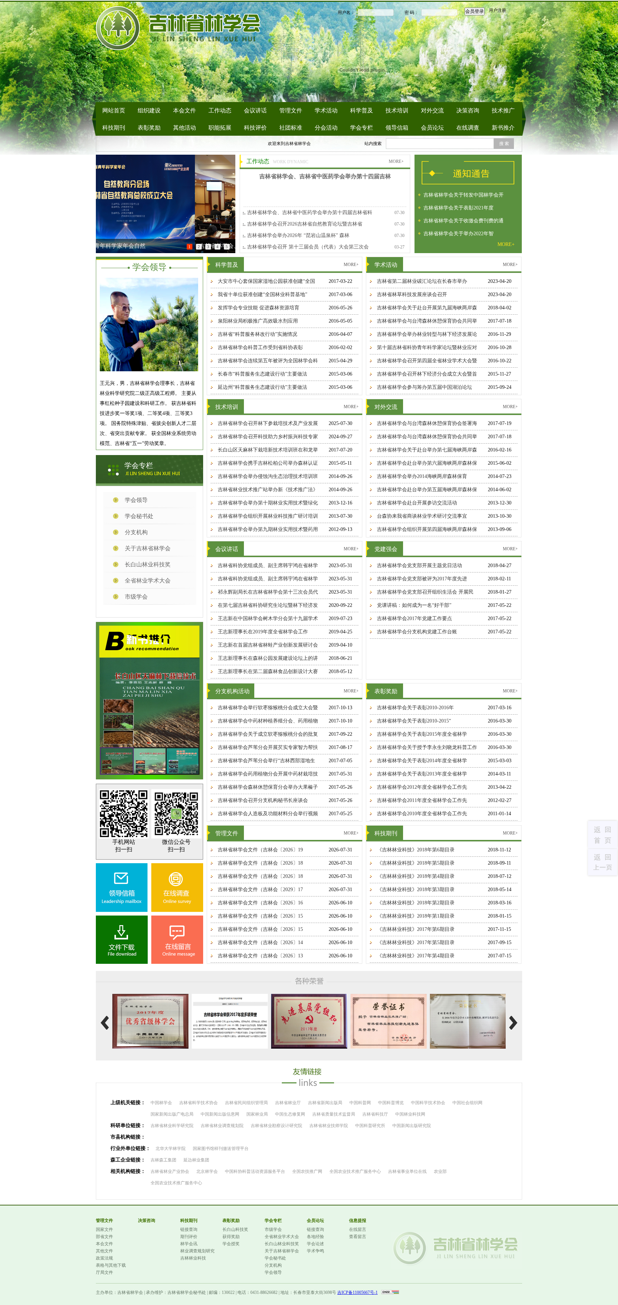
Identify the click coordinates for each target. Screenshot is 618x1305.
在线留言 (357, 1229)
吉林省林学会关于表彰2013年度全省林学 (422, 774)
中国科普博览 (391, 1102)
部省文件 (104, 1236)
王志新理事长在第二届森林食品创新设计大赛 (268, 671)
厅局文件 (104, 1272)
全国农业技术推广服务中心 (355, 1171)
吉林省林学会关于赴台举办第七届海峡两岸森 (427, 450)
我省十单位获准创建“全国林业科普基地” (262, 294)
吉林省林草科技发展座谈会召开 (412, 294)
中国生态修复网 (290, 1114)
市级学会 (136, 597)
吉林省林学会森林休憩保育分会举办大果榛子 (268, 787)
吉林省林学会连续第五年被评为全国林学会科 (268, 360)
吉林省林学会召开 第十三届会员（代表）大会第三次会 (308, 247)
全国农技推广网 (307, 1171)
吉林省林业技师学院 (328, 1125)
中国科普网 (360, 1102)
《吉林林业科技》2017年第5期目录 (416, 942)
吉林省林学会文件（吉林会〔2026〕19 (260, 849)
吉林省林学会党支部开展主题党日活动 (419, 565)
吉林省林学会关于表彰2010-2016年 (415, 707)
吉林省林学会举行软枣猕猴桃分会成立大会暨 (268, 707)
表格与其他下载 (111, 1265)
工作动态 (220, 110)
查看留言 (357, 1236)
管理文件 (290, 110)
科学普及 (361, 110)
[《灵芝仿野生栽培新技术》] (149, 761)
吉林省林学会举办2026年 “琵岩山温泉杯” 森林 (298, 235)
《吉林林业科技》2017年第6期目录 (416, 929)
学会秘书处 (139, 516)
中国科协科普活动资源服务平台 (255, 1171)
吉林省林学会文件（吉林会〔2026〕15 (260, 916)
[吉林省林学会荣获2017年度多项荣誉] (230, 997)
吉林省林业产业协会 (170, 1171)
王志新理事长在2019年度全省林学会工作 (263, 631)
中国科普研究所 (370, 1125)
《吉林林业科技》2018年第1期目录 (416, 916)
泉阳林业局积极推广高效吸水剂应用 (258, 321)
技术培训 (397, 110)
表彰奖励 (149, 128)
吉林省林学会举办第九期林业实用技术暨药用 (268, 529)
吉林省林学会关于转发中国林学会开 (463, 194)
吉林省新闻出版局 (325, 1102)
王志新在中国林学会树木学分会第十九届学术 (268, 618)
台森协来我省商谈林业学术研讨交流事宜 (422, 516)
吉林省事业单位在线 (407, 1171)
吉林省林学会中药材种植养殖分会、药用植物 (268, 721)
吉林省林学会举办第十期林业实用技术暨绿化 (268, 503)
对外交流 (432, 110)
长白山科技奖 (235, 1229)
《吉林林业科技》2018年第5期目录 (416, 863)
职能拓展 (220, 128)
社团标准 (290, 128)
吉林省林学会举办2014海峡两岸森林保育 (422, 476)
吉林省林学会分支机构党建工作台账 (417, 631)
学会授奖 (231, 1243)
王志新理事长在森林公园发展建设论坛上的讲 (268, 658)
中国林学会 (161, 1102)
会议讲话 (255, 110)
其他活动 (184, 128)
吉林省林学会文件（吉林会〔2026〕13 (260, 955)
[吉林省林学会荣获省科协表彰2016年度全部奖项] (468, 997)
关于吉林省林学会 (148, 548)
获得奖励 (231, 1236)
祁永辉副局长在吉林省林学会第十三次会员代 (268, 592)
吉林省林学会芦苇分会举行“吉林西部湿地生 (266, 760)
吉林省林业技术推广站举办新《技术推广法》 (268, 489)
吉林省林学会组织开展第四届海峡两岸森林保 (427, 529)
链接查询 (188, 1229)
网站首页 (113, 110)
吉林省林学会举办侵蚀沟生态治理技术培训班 (268, 476)
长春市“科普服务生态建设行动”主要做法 (262, 374)
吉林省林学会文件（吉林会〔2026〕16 (260, 902)
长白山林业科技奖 (148, 564)
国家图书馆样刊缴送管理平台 (221, 1148)
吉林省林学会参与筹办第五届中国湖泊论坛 (424, 387)
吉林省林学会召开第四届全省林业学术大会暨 (427, 360)
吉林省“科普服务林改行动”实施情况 (257, 334)
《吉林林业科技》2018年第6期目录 (416, 849)
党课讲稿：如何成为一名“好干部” (414, 605)
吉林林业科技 (193, 1258)
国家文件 (104, 1229)
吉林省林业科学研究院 (172, 1125)
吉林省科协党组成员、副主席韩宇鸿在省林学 (268, 565)
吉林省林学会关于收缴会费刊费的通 (463, 219)
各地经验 (315, 1236)
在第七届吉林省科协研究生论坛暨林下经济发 (268, 605)
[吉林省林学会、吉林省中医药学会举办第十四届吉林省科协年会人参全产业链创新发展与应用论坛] (165, 158)
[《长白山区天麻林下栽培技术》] (150, 702)
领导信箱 (397, 128)
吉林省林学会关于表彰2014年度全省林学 (422, 760)
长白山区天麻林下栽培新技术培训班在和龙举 (268, 450)
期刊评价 (188, 1236)
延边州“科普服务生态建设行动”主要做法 (262, 387)
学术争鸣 (315, 1250)
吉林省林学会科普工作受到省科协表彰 (260, 347)
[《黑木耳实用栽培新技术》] (182, 761)
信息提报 (357, 1220)
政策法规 (104, 1258)
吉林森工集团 (163, 1160)
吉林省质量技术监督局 (333, 1114)
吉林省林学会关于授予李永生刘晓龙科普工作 (427, 747)
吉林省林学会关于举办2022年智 (458, 232)
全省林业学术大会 (148, 580)
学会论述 (315, 1243)
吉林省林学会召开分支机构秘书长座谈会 (263, 800)
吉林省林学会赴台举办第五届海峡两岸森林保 (427, 489)
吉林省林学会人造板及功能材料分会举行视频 (268, 813)
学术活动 (326, 110)
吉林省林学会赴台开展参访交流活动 (417, 503)
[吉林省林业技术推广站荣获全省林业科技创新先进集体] (388, 997)
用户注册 (497, 10)
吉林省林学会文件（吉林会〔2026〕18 (260, 863)
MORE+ (396, 161)
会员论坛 (432, 128)
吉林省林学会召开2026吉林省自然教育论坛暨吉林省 (304, 224)
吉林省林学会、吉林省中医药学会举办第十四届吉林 (325, 176)
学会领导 (136, 500)
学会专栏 (361, 128)
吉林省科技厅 (375, 1114)
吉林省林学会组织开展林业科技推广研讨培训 (268, 516)
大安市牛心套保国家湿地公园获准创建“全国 (266, 281)
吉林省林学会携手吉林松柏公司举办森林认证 (268, 463)
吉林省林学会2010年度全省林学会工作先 (422, 813)
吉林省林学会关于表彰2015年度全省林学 (422, 734)
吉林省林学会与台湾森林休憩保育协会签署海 (427, 423)
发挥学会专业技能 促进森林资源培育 (258, 307)
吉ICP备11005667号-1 (357, 1292)
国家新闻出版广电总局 (172, 1114)
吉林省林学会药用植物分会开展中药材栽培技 (268, 774)
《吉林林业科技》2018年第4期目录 (416, 876)
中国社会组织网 (467, 1102)
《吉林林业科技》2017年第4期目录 (416, 955)
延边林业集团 (196, 1160)
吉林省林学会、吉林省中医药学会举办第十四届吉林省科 (309, 212)
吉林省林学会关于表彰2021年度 (458, 206)
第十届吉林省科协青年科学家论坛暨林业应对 (427, 347)
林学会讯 (188, 1243)
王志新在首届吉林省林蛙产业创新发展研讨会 (268, 645)
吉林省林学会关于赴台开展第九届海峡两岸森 (427, 307)
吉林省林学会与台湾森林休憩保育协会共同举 (427, 321)
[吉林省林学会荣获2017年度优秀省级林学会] (150, 997)
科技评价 (255, 128)
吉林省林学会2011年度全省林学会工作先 (422, 800)
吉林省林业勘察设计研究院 (276, 1125)
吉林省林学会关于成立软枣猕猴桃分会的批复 (268, 734)
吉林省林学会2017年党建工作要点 (414, 618)
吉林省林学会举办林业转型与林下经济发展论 (427, 334)
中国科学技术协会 (428, 1102)
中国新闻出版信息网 (220, 1114)
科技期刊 (113, 128)
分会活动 (326, 128)
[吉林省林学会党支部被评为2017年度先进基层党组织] (309, 997)
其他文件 (104, 1250)
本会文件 (184, 110)
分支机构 (136, 532)
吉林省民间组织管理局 (246, 1102)
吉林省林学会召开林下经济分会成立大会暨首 (427, 374)
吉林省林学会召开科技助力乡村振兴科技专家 (268, 436)
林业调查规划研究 (197, 1250)
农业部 (440, 1171)
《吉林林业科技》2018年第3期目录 (416, 889)
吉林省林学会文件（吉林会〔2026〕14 (260, 942)
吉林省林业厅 (288, 1102)
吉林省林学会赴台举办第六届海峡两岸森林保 (427, 463)
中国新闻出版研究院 (411, 1125)
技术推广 (503, 110)
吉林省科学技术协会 (198, 1102)
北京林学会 (207, 1171)
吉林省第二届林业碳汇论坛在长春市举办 (422, 281)
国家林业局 (257, 1114)
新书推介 (503, 128)
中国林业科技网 (410, 1114)
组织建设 (149, 110)
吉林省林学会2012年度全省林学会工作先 (422, 787)
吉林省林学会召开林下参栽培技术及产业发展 (268, 423)
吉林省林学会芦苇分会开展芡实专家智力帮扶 (268, 747)
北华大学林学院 (171, 1148)
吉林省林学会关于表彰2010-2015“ (414, 721)
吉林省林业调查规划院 (222, 1125)
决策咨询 (467, 110)
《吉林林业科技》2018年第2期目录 (416, 902)
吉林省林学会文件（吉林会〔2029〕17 (260, 889)
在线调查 (467, 128)
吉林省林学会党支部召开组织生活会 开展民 (425, 592)
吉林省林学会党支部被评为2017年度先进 (422, 578)
